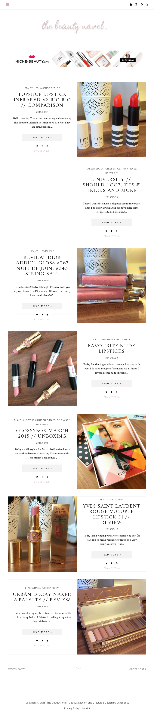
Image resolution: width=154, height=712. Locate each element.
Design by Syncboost (117, 702)
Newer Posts (16, 669)
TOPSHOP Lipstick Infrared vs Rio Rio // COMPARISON (42, 100)
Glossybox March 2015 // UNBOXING (42, 433)
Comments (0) (42, 151)
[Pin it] (47, 146)
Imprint (86, 708)
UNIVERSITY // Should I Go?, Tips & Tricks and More (111, 185)
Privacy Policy (72, 708)
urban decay (51, 588)
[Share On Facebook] (42, 146)
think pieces (129, 168)
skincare (64, 420)
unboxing (42, 424)
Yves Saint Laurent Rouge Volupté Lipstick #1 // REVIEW (111, 514)
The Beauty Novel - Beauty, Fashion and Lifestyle (74, 702)
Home (77, 668)
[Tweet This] (37, 146)
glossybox (29, 420)
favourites (108, 339)
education (102, 168)
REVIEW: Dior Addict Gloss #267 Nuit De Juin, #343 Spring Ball (42, 266)
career (90, 168)
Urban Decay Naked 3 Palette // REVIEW (42, 597)
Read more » (42, 137)
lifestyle (115, 168)
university (111, 173)
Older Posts (137, 669)
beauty (29, 88)
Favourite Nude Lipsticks (111, 348)
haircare (42, 420)
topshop (54, 88)
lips (36, 88)
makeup (43, 88)
